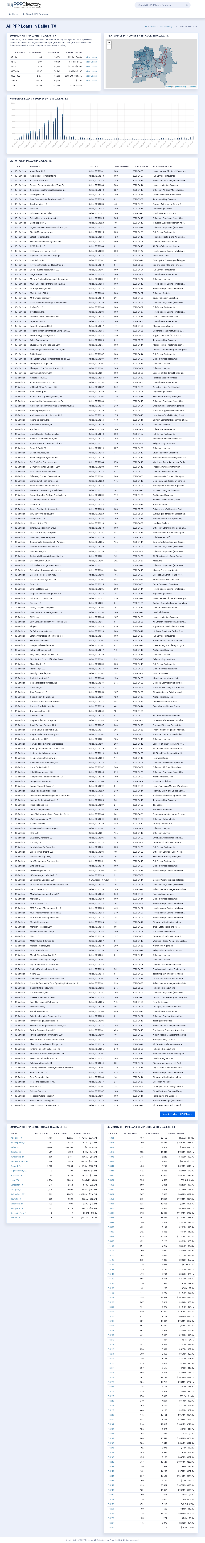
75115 (111, 1250)
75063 (111, 1204)
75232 (111, 1429)
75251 (111, 1499)
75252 (111, 1504)
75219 (111, 1377)
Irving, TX (15, 1180)
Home (15, 14)
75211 (111, 1344)
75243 (111, 1471)
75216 (111, 1363)
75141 (111, 1269)
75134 (111, 1264)
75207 (111, 1325)
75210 (111, 1340)
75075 (111, 1208)
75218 (111, 1372)
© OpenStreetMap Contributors (184, 86)
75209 (111, 1335)
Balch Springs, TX (19, 1142)
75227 (111, 1405)
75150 (111, 1279)
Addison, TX (16, 1138)
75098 (111, 1241)
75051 (111, 1180)
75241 (111, 1466)
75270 (111, 1518)
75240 (111, 1462)
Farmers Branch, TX (19, 1161)
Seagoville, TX (17, 1204)
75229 (111, 1415)
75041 (111, 1166)
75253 (111, 1509)
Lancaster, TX (17, 1185)
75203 (111, 1307)
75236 (111, 1448)
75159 (111, 1283)
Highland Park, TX (19, 1171)
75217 (111, 1368)
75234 (111, 1438)
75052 (111, 1185)
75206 (111, 1321)
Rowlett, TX (16, 1199)
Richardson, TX (18, 1194)
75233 (111, 1433)
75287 (111, 1523)
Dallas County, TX (167, 26)
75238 (111, 1457)
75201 (111, 1297)
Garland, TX (16, 1166)
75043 (111, 1171)
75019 (111, 1152)
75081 (111, 1217)
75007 (111, 1147)
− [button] (109, 46)
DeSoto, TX (16, 1152)
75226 (111, 1401)
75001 (111, 1138)
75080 (111, 1213)
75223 (111, 1386)
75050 (111, 1175)
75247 (111, 1485)
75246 (111, 1480)
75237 (111, 1452)
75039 (111, 1161)
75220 (111, 1382)
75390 (111, 1527)
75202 (111, 1302)
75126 (111, 1260)
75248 (111, 1490)
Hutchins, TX (16, 1175)
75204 (111, 1311)
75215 (111, 1358)
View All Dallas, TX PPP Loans (177, 1114)
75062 (111, 1199)
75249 (111, 1494)
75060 (111, 1189)
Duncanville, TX (17, 1157)
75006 (111, 1142)
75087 (111, 1222)
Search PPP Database (37, 14)
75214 (111, 1354)
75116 (111, 1255)
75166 (111, 1288)
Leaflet (168, 86)
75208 (111, 1330)
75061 (111, 1194)
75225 (111, 1396)
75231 (111, 1424)
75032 (111, 1157)
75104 (111, 1246)
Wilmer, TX (15, 1217)
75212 (111, 1349)
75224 (111, 1391)
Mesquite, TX (17, 1189)
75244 (111, 1476)
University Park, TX (19, 1213)
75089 (111, 1232)
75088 (111, 1227)
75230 (111, 1419)
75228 (111, 1410)
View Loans (91, 57)
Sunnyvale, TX (17, 1208)
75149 (111, 1274)
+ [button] (109, 42)
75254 (111, 1513)
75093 (111, 1236)
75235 (111, 1443)
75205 (111, 1316)
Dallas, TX (15, 1147)
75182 (111, 1293)
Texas (153, 26)
